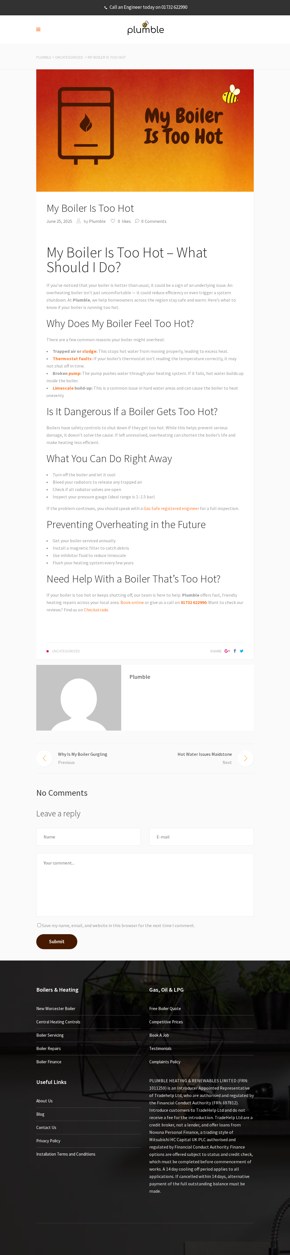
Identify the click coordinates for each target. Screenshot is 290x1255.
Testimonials (160, 1048)
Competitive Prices (166, 1022)
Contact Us (46, 1127)
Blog (40, 1114)
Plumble (43, 57)
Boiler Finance (48, 1061)
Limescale (63, 388)
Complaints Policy (164, 1061)
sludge (89, 351)
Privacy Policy (48, 1140)
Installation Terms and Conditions (65, 1154)
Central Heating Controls (58, 1022)
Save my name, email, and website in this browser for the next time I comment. (118, 925)
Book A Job (159, 1035)
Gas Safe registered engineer (171, 508)
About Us (44, 1101)
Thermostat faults (72, 358)
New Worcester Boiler (55, 1008)
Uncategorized (69, 57)
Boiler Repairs (48, 1048)
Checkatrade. (96, 609)
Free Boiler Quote (165, 1008)
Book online (132, 602)
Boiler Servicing (50, 1035)
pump (74, 373)
